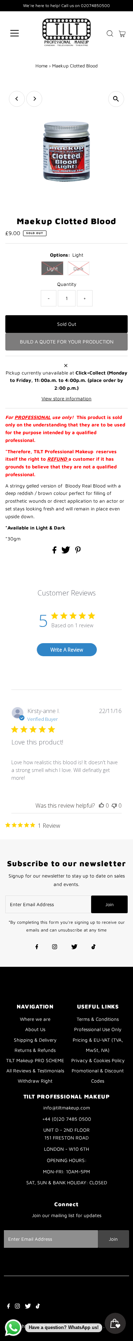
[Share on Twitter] (66, 552)
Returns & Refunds (35, 1050)
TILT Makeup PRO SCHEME (35, 1060)
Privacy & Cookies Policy (97, 1060)
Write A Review (66, 649)
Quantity (66, 284)
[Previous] (17, 99)
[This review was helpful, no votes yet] (101, 805)
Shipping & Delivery (35, 1040)
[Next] (34, 99)
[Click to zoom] (116, 99)
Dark (78, 268)
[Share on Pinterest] (78, 552)
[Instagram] (54, 947)
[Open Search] (110, 33)
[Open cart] (122, 33)
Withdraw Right (35, 1081)
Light (52, 268)
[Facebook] (37, 947)
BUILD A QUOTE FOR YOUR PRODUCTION (66, 342)
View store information (66, 398)
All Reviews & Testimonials (35, 1070)
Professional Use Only (97, 1029)
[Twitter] (74, 947)
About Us (35, 1029)
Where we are (35, 1019)
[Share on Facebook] (55, 552)
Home (41, 65)
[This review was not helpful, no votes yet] (114, 805)
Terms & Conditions (98, 1019)
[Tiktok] (93, 947)
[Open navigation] (20, 33)
